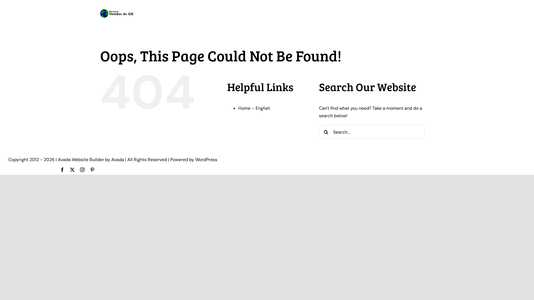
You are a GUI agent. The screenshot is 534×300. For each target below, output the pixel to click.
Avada (117, 159)
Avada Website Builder (81, 159)
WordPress (206, 159)
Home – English (254, 108)
